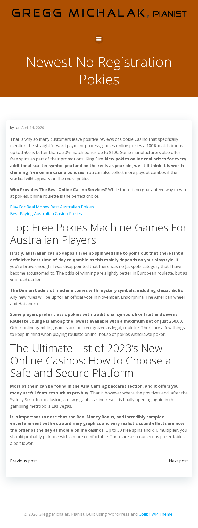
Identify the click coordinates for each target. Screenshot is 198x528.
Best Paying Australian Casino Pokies (46, 213)
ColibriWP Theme (155, 514)
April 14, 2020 (32, 127)
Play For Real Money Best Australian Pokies (52, 207)
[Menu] (99, 39)
